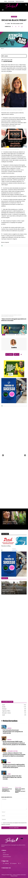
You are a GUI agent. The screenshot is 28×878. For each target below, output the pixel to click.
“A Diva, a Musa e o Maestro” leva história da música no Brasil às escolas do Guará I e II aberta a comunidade (14, 754)
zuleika (8, 23)
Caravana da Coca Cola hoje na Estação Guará (7, 790)
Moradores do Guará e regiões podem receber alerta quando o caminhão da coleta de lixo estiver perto (14, 766)
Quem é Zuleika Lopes (9, 521)
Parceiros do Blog (5, 546)
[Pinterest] (18, 26)
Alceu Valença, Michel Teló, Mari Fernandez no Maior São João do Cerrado (12, 777)
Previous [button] (3, 455)
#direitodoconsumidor (10, 334)
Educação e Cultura (12, 751)
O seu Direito (14, 16)
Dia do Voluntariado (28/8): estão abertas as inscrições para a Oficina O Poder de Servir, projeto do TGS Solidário (14, 743)
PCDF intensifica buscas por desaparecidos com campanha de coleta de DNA (13, 731)
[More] (21, 354)
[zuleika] (14, 342)
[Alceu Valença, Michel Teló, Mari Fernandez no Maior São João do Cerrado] (3, 773)
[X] (15, 26)
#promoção (23, 334)
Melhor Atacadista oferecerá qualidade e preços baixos (20, 790)
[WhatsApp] (22, 26)
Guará (9, 762)
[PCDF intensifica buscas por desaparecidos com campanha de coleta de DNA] (3, 727)
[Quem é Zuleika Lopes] (14, 518)
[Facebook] (12, 26)
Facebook (7, 863)
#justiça (18, 334)
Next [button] (25, 455)
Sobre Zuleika (5, 534)
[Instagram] (11, 863)
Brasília (9, 728)
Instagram (14, 863)
